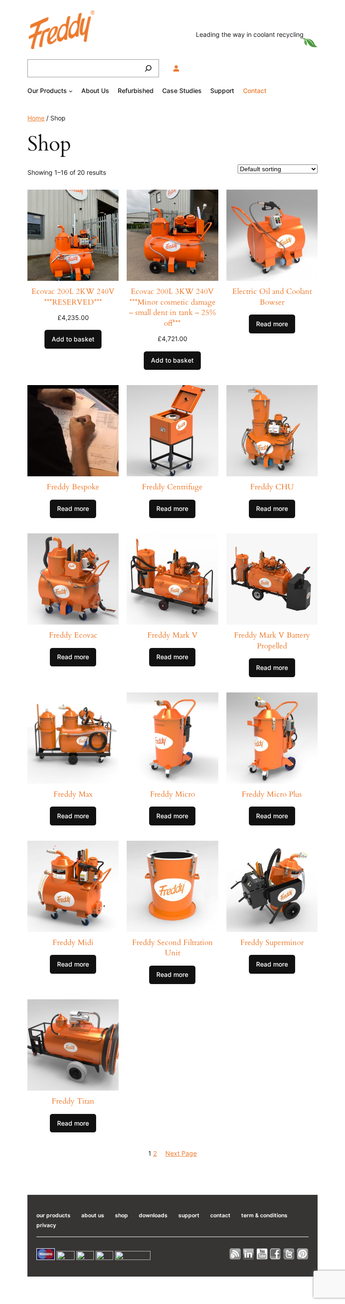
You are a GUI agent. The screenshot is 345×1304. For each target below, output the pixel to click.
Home (35, 118)
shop (121, 1215)
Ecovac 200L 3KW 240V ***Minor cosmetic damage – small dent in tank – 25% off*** (172, 307)
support (188, 1215)
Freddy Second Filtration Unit (172, 947)
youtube (262, 1254)
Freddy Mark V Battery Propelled (272, 640)
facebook (276, 1254)
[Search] (148, 68)
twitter (289, 1254)
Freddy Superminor (272, 942)
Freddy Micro (172, 794)
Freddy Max (73, 794)
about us (92, 1215)
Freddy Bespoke (73, 487)
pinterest (303, 1254)
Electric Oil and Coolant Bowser (272, 296)
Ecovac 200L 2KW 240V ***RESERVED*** (73, 296)
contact (220, 1215)
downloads (153, 1215)
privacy (46, 1225)
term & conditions (264, 1215)
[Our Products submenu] (71, 91)
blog (235, 1254)
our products (53, 1215)
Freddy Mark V (172, 635)
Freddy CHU (272, 487)
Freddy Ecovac (73, 635)
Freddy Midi (73, 942)
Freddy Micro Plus (272, 794)
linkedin (249, 1254)
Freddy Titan (73, 1101)
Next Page (181, 1153)
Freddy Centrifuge (172, 487)
